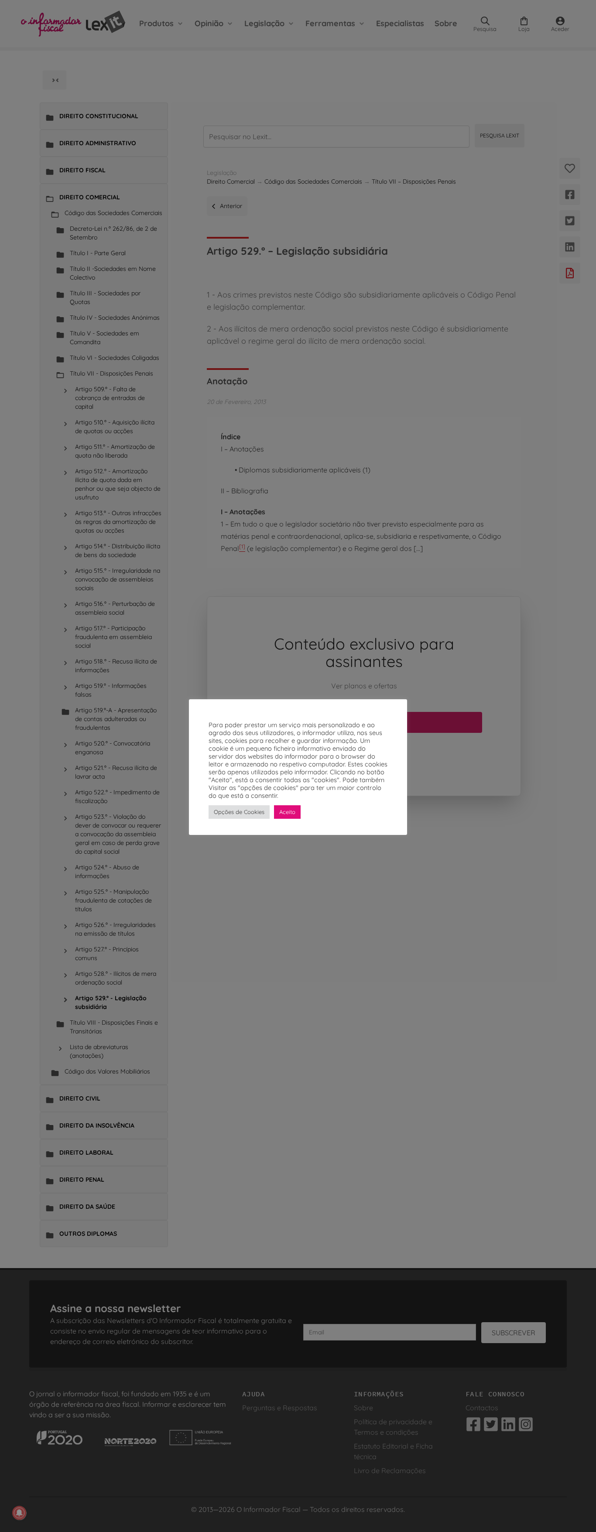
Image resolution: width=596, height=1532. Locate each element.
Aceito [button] (287, 811)
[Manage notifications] (19, 1513)
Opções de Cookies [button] (239, 811)
